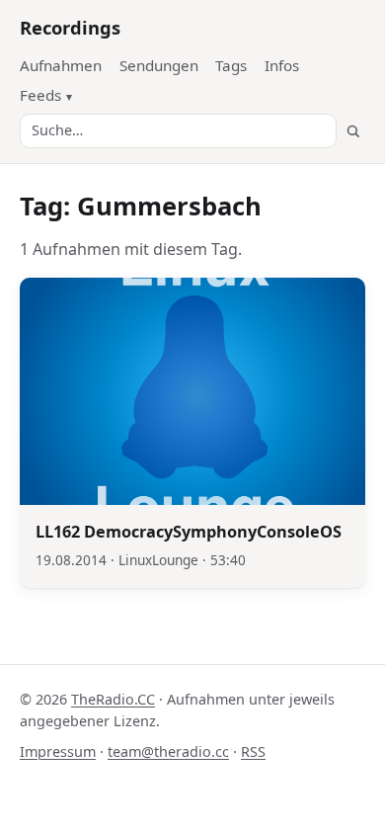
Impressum (58, 751)
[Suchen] (353, 131)
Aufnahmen (61, 65)
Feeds (40, 95)
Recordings (70, 27)
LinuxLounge (158, 559)
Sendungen (158, 65)
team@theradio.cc (168, 751)
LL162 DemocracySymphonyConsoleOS (189, 531)
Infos (282, 65)
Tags (231, 65)
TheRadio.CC (113, 699)
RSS (253, 751)
